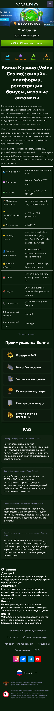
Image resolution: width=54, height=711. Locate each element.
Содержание (22, 650)
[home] (27, 4)
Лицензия (44, 643)
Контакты (12, 637)
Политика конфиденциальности (27, 630)
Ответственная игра (35, 637)
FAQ (36, 650)
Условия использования (18, 643)
